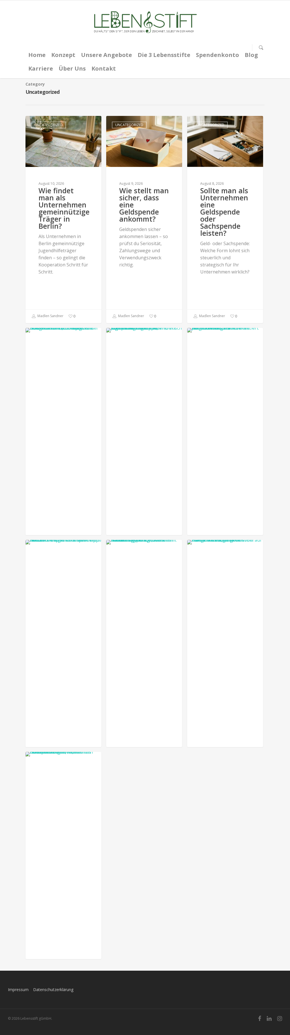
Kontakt (103, 68)
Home (37, 55)
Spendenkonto (217, 55)
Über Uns (72, 68)
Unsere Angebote (106, 55)
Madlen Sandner (50, 316)
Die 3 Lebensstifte (164, 55)
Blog (251, 55)
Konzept (63, 55)
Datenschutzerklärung (53, 989)
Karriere (40, 68)
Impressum (18, 989)
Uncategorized (49, 124)
